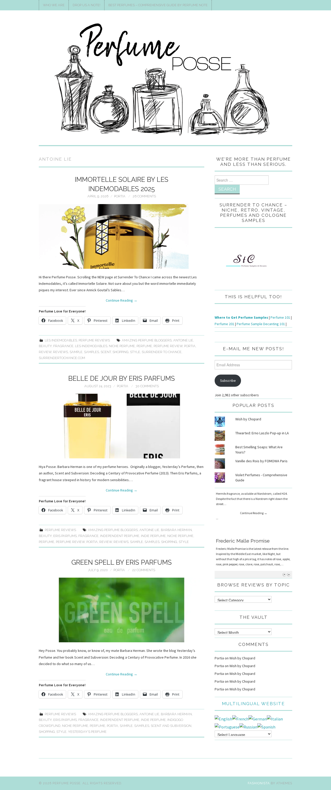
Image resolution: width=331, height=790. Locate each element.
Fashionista (259, 783)
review (45, 352)
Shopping (120, 352)
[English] (223, 718)
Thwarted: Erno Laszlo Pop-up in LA (262, 433)
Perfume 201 (224, 324)
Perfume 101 (280, 317)
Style (135, 352)
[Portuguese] (227, 726)
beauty (45, 346)
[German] (258, 718)
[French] (240, 718)
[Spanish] (266, 726)
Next (289, 574)
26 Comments (144, 196)
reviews (60, 352)
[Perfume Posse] (165, 80)
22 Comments (143, 570)
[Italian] (275, 718)
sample (76, 352)
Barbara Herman (176, 530)
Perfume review (168, 346)
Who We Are (54, 5)
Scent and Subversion (171, 726)
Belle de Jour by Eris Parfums (121, 378)
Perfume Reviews (94, 340)
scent (106, 352)
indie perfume (153, 536)
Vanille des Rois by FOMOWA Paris (261, 461)
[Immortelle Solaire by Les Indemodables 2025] (121, 236)
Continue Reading (121, 300)
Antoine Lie (183, 340)
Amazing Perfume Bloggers (147, 340)
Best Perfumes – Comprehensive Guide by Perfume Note (158, 5)
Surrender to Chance (162, 352)
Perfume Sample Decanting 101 (261, 324)
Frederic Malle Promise (243, 495)
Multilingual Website (253, 703)
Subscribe (228, 380)
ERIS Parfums (65, 536)
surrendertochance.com (62, 358)
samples (91, 352)
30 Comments (147, 386)
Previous (284, 574)
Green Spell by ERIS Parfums (121, 562)
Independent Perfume (119, 536)
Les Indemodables (61, 340)
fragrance (63, 346)
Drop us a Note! (86, 5)
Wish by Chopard (248, 419)
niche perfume (122, 346)
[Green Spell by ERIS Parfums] (121, 610)
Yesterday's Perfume (87, 732)
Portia (119, 196)
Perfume (144, 346)
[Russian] (248, 726)
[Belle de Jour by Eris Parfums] (121, 426)
